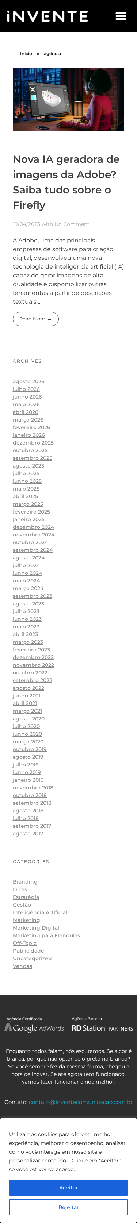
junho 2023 (27, 619)
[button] (121, 16)
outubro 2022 (30, 672)
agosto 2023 (28, 603)
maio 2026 (26, 404)
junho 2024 (27, 573)
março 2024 (28, 588)
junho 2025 (27, 481)
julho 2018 (26, 818)
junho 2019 (27, 772)
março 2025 (28, 504)
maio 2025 (26, 488)
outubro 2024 (30, 542)
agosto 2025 (28, 465)
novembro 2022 (33, 665)
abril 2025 (25, 496)
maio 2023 (26, 626)
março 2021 (27, 711)
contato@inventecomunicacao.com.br (81, 1102)
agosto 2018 (28, 810)
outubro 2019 (30, 749)
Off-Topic (25, 943)
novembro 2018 (33, 787)
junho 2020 (27, 734)
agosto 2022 (28, 688)
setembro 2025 (32, 458)
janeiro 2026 (29, 435)
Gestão (22, 904)
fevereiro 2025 (31, 511)
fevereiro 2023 (31, 649)
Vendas (22, 966)
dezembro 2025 (33, 442)
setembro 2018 (32, 803)
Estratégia (26, 897)
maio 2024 (26, 580)
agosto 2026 (29, 381)
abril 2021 (25, 703)
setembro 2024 (33, 550)
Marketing (26, 920)
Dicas (20, 889)
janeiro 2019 (28, 780)
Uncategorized (32, 958)
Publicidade (28, 950)
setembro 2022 (32, 680)
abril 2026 (25, 412)
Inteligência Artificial (40, 912)
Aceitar (68, 1187)
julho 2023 (26, 611)
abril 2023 (25, 634)
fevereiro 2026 (31, 427)
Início (26, 53)
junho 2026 (27, 396)
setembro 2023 (32, 596)
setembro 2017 (32, 826)
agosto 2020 (29, 718)
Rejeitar (68, 1207)
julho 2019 (26, 764)
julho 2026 (26, 389)
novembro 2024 (33, 534)
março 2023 (28, 642)
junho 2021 (27, 695)
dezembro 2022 (33, 657)
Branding (25, 881)
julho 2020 (26, 726)
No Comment (72, 224)
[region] (68, 1170)
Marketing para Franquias (46, 935)
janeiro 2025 (29, 519)
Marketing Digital (36, 927)
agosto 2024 (29, 557)
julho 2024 (26, 565)
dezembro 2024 (33, 527)
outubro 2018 (30, 795)
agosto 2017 (28, 833)
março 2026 (28, 419)
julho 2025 (26, 473)
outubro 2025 (30, 450)
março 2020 (28, 741)
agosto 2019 (28, 757)
